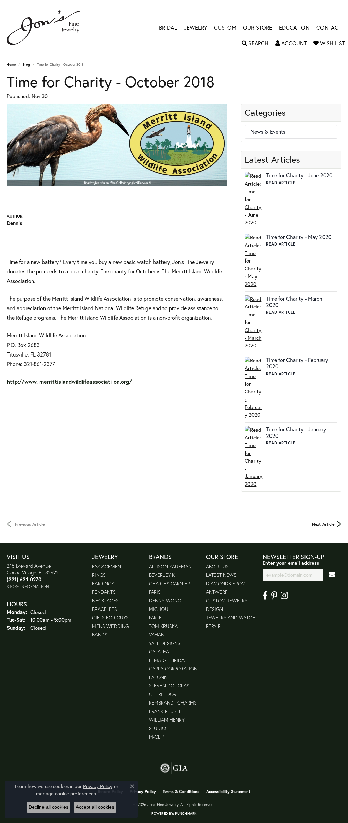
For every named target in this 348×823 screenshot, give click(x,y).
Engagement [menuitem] (107, 566)
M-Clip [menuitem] (156, 736)
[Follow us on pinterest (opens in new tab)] (274, 595)
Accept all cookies (95, 807)
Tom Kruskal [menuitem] (164, 626)
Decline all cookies (48, 807)
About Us (217, 566)
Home (11, 64)
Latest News (221, 575)
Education (294, 27)
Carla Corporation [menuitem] (173, 668)
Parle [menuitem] (155, 617)
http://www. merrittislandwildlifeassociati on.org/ (71, 381)
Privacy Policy (143, 791)
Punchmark (185, 813)
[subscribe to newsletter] (332, 575)
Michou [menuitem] (158, 609)
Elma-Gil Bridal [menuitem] (168, 660)
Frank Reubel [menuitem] (165, 711)
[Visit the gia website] (174, 768)
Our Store (257, 27)
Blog (26, 64)
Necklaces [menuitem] (105, 600)
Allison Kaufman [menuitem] (170, 566)
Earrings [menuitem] (103, 583)
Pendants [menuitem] (104, 592)
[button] (255, 43)
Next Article (323, 524)
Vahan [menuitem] (156, 634)
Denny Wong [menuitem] (165, 600)
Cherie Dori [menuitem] (163, 694)
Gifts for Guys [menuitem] (110, 617)
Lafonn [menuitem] (158, 677)
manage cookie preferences (66, 793)
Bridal (168, 27)
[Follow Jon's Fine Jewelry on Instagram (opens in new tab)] (284, 595)
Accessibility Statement (228, 791)
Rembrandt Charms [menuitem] (173, 702)
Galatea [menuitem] (159, 651)
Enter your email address (291, 562)
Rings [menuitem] (99, 575)
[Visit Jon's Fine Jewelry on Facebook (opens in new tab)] (265, 595)
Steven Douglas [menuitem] (169, 685)
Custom (225, 27)
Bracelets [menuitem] (104, 609)
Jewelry (195, 27)
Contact (328, 27)
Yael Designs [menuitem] (164, 643)
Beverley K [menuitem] (162, 575)
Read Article (280, 182)
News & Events (267, 131)
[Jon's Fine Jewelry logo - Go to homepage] (46, 27)
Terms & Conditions (181, 791)
